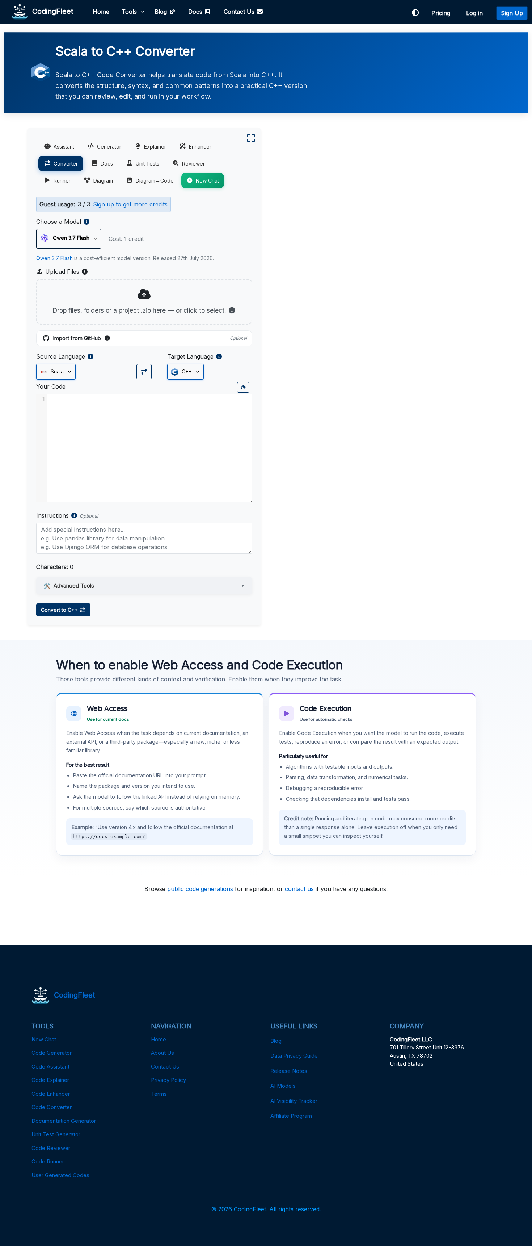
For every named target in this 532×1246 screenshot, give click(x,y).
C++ (186, 371)
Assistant (64, 146)
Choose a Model (58, 221)
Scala (56, 371)
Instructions (52, 515)
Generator (109, 146)
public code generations (200, 888)
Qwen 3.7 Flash (54, 258)
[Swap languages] (144, 371)
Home (101, 11)
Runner (62, 180)
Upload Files (65, 272)
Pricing (442, 13)
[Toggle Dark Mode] (415, 13)
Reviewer (193, 163)
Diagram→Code (155, 180)
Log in (476, 13)
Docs (196, 11)
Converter (66, 163)
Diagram (103, 180)
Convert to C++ (60, 610)
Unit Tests (147, 163)
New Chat (207, 180)
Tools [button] (129, 11)
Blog (162, 11)
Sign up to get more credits (130, 204)
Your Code (51, 386)
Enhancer (200, 146)
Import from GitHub (150, 338)
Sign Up (512, 13)
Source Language (60, 356)
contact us (299, 888)
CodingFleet (50, 11)
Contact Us (240, 11)
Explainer (155, 146)
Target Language (190, 356)
